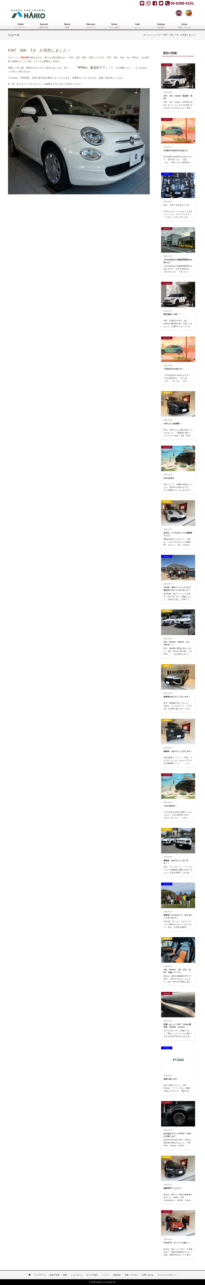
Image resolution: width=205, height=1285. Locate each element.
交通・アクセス (131, 1275)
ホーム (147, 35)
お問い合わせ (147, 1275)
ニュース (156, 35)
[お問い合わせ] (161, 3)
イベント (105, 1275)
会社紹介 (117, 1275)
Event (137, 25)
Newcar (67, 25)
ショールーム (76, 1275)
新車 (65, 1275)
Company (161, 25)
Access (184, 25)
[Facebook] (148, 3)
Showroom (90, 25)
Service (114, 25)
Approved (43, 25)
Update (20, 25)
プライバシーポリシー (166, 1275)
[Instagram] (155, 3)
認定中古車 (54, 1275)
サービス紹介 (92, 1275)
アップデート (40, 1275)
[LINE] (142, 3)
